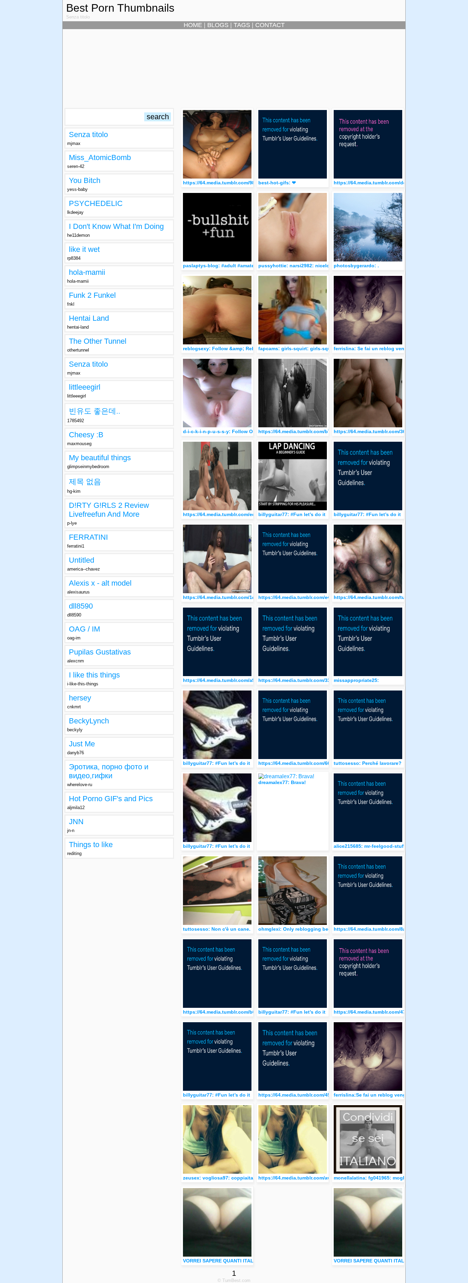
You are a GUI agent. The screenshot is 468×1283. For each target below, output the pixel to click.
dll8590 (81, 606)
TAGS (242, 25)
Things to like (91, 844)
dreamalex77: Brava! (282, 782)
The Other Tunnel (97, 341)
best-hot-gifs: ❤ (277, 182)
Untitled (81, 560)
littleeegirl (84, 387)
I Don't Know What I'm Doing (116, 226)
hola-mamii (87, 272)
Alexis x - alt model (100, 583)
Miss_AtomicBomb (100, 157)
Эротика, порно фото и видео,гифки (108, 771)
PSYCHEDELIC (96, 203)
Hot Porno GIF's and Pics (111, 798)
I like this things (94, 675)
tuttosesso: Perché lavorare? (368, 763)
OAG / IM (84, 629)
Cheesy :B (86, 434)
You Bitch (84, 180)
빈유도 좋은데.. (94, 411)
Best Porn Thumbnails (120, 8)
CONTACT (270, 25)
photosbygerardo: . (356, 265)
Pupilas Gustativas (100, 652)
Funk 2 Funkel (92, 295)
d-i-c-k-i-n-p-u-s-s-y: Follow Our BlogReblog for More (245, 431)
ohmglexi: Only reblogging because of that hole (314, 929)
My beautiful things (100, 457)
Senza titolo (88, 134)
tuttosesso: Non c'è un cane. (216, 929)
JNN (76, 821)
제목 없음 (85, 481)
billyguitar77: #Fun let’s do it (293, 514)
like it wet (84, 249)
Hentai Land (89, 318)
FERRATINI (88, 537)
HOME (193, 25)
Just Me (82, 744)
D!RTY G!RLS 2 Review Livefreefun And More (109, 509)
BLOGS (218, 25)
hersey (80, 698)
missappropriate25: (356, 680)
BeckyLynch (89, 721)
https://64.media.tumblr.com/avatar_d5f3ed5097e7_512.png (327, 1178)
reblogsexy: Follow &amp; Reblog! (223, 348)
